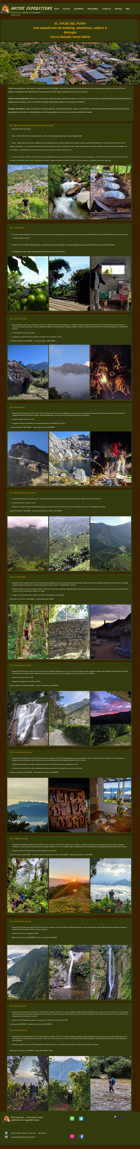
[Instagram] (72, 1136)
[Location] (6, 1133)
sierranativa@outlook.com (23, 1137)
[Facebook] (81, 1136)
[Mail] (6, 1136)
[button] (70, 63)
